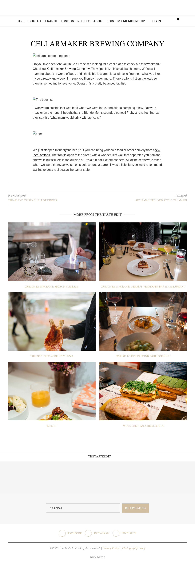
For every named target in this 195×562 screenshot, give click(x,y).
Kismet (52, 426)
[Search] (168, 21)
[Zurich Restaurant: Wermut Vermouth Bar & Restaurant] (143, 251)
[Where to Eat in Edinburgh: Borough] (143, 321)
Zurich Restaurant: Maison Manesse (51, 286)
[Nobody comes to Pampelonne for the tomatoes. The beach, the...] (178, 477)
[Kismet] (52, 391)
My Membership (131, 21)
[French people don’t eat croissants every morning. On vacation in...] (49, 477)
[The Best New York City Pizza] (52, 321)
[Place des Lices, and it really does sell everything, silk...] (114, 477)
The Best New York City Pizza (52, 356)
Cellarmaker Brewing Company (68, 68)
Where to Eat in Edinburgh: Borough (143, 356)
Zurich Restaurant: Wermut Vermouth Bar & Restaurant (143, 286)
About (98, 21)
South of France (43, 21)
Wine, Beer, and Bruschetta (143, 426)
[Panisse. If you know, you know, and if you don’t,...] (146, 477)
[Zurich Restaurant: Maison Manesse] (52, 251)
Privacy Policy (111, 548)
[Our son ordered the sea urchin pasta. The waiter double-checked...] (81, 477)
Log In (156, 21)
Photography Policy (133, 548)
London (67, 21)
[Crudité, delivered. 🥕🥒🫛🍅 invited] (16, 477)
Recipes (83, 21)
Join (110, 21)
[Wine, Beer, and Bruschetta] (143, 391)
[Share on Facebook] (95, 186)
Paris (21, 21)
